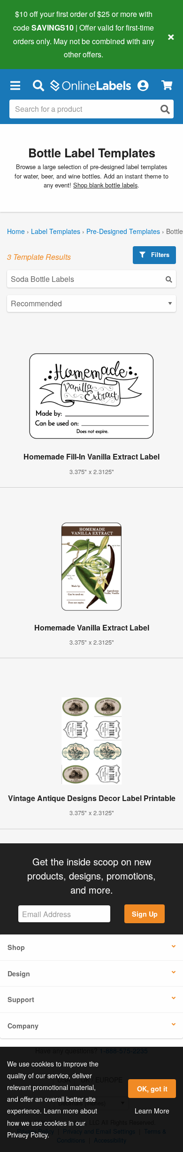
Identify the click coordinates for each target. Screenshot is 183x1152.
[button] (15, 85)
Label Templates (55, 231)
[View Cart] (166, 85)
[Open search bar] (38, 85)
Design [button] (19, 973)
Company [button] (23, 1025)
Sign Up (145, 913)
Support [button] (21, 999)
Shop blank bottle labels (105, 184)
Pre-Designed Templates (123, 231)
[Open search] (165, 109)
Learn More (152, 1110)
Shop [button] (16, 947)
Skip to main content (34, 47)
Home (16, 231)
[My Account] (142, 85)
